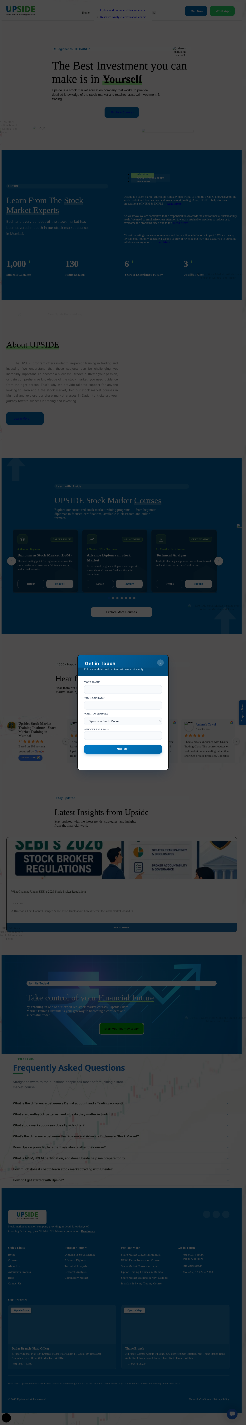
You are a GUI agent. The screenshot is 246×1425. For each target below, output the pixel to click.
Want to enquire (96, 721)
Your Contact (94, 698)
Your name (92, 682)
